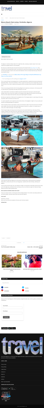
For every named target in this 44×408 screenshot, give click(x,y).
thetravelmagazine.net (6, 396)
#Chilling (5, 74)
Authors (26, 1)
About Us (17, 1)
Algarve (3, 238)
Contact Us (3, 371)
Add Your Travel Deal (11, 1)
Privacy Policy (3, 366)
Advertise (22, 1)
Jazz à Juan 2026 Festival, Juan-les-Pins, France (32, 269)
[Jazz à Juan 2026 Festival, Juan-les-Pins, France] (32, 261)
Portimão (8, 238)
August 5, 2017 (23, 78)
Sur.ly (8, 398)
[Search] (42, 14)
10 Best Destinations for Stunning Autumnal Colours (11, 270)
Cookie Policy (3, 369)
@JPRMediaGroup (37, 74)
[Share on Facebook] (25, 242)
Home (2, 17)
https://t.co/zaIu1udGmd (6, 76)
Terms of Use (3, 364)
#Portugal (23, 74)
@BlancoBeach (17, 74)
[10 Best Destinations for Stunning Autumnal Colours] (11, 261)
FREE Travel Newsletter (33, 1)
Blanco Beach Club (34, 67)
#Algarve (27, 74)
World (7, 17)
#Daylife (31, 74)
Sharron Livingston (9, 23)
